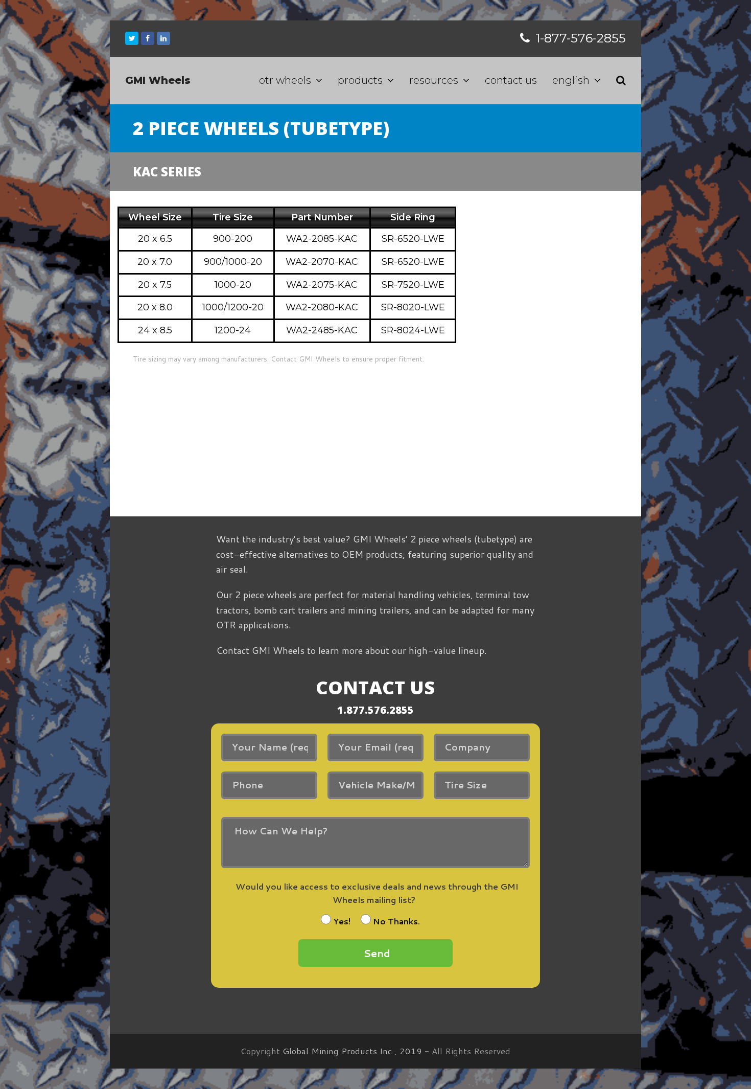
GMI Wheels (158, 80)
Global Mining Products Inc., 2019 (352, 1051)
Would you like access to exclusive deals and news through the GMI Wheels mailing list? (377, 892)
